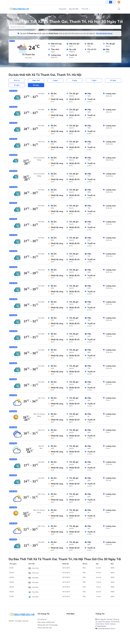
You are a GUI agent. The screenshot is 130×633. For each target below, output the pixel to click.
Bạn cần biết (73, 9)
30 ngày (36, 85)
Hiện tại (17, 80)
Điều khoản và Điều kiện (46, 622)
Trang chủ (62, 9)
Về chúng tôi (42, 619)
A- (107, 2)
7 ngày (93, 80)
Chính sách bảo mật (45, 628)
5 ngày (74, 80)
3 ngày (55, 80)
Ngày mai (36, 80)
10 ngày (113, 80)
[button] (119, 9)
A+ (113, 2)
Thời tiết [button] (85, 9)
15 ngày (17, 85)
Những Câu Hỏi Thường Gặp (47, 625)
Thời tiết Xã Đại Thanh (104, 33)
